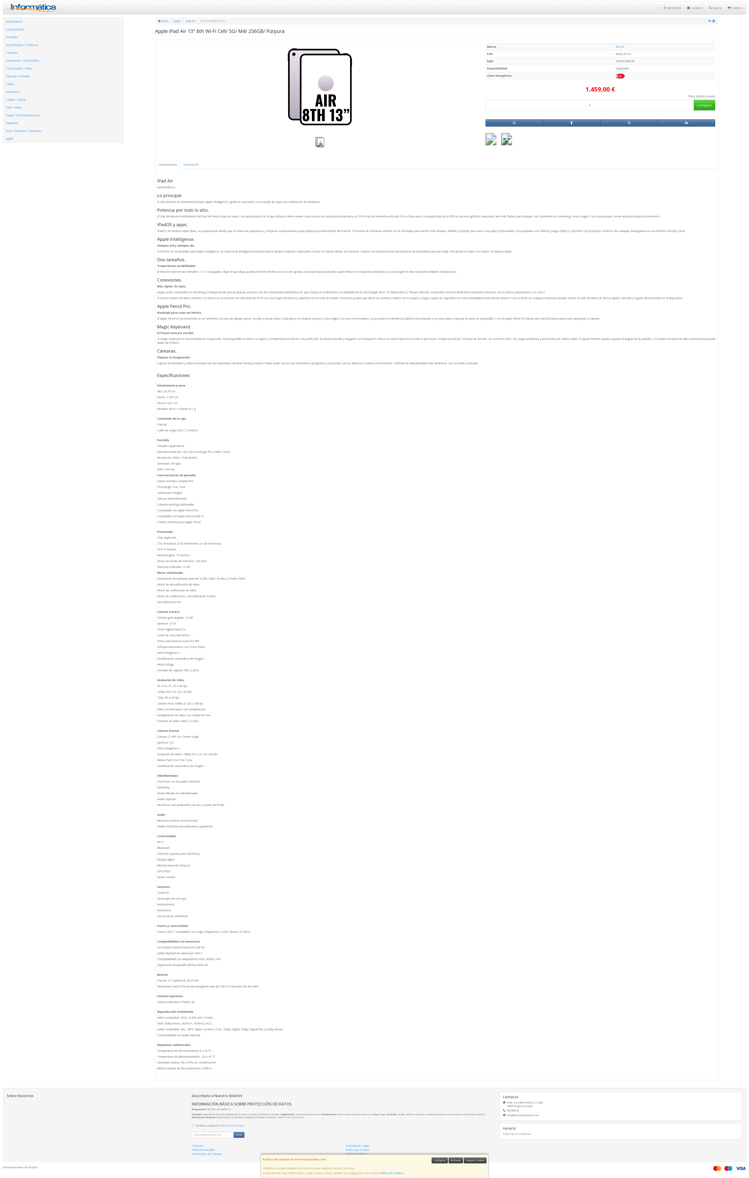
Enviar (239, 1134)
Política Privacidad (203, 1150)
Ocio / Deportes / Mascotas (23, 131)
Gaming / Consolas (18, 76)
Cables (10, 84)
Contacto (696, 8)
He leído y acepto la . (220, 1125)
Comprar (704, 105)
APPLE (620, 47)
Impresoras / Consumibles (22, 60)
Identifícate (673, 8)
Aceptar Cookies (475, 1160)
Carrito (736, 8)
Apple (9, 138)
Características (167, 164)
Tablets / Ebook (16, 99)
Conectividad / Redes (19, 68)
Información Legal (357, 1146)
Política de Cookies (392, 1173)
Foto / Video (14, 107)
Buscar (717, 8)
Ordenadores (14, 21)
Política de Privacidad (294, 1117)
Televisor (12, 53)
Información (191, 164)
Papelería (12, 123)
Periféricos (13, 92)
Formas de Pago (356, 1154)
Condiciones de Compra (207, 1154)
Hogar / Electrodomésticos (23, 115)
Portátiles (12, 37)
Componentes (15, 29)
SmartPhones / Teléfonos (22, 45)
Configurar (440, 1160)
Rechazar (456, 1160)
